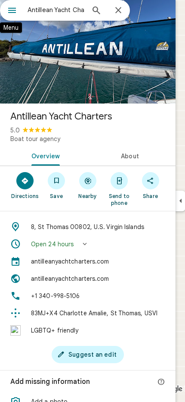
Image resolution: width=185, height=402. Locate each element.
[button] (88, 244)
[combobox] (56, 10)
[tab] (44, 155)
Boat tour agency (35, 139)
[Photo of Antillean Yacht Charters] (88, 52)
